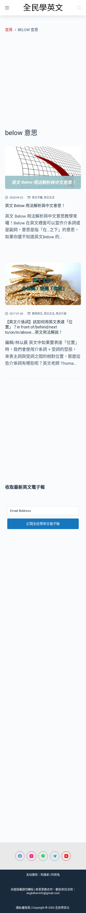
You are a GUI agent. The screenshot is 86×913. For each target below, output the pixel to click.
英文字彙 (37, 197)
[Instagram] (31, 856)
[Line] (43, 856)
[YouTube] (66, 856)
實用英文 (37, 313)
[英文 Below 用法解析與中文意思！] (43, 167)
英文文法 (49, 197)
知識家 (45, 874)
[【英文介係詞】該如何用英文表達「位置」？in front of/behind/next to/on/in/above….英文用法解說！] (43, 284)
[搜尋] (79, 8)
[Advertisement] (43, 80)
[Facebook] (20, 856)
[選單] (7, 8)
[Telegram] (54, 856)
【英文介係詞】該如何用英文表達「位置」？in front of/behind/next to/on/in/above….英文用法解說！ (39, 327)
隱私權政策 (23, 907)
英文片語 (61, 313)
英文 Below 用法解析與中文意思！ (35, 205)
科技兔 (55, 874)
